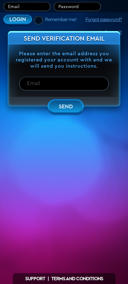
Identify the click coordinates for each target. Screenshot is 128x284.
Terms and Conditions (77, 278)
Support (35, 278)
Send (66, 106)
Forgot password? (103, 19)
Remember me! (60, 19)
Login (17, 19)
